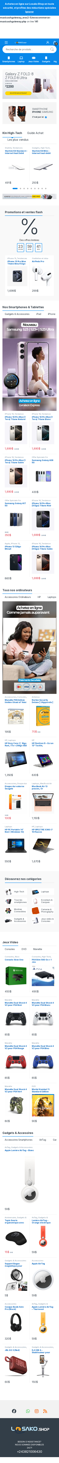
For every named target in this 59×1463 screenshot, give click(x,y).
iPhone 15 (11, 258)
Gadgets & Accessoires (17, 314)
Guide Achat (35, 133)
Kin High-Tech (12, 133)
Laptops (52, 597)
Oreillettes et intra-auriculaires (40, 259)
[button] (15, 188)
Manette (37, 949)
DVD (24, 949)
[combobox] (24, 49)
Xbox (17, 957)
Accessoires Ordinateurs (18, 597)
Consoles (21, 697)
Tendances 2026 (13, 149)
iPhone (51, 314)
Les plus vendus (18, 139)
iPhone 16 (9, 414)
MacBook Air (46, 783)
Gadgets (46, 61)
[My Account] (48, 42)
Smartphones (8, 61)
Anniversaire (10, 1217)
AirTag (42, 1139)
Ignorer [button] (29, 11)
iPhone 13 (15, 543)
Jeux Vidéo (33, 61)
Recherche (52, 49)
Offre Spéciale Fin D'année (40, 458)
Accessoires (10, 783)
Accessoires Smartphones (18, 1139)
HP (39, 597)
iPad (38, 314)
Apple (7, 543)
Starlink (8, 148)
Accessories (10, 697)
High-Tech (45, 148)
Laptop (21, 61)
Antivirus (36, 697)
